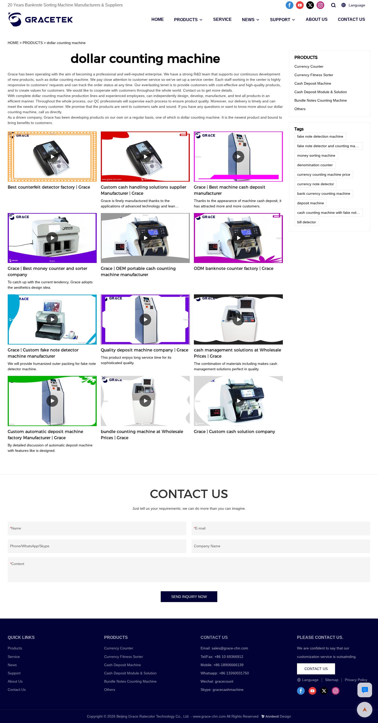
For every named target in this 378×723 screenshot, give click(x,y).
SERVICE (222, 19)
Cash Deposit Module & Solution (320, 92)
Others (299, 109)
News (12, 665)
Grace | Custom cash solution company (234, 431)
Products (15, 648)
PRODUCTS (186, 19)
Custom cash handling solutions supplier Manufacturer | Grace (143, 190)
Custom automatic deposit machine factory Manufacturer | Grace (45, 434)
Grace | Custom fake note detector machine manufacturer (43, 353)
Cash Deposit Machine (312, 83)
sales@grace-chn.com (230, 648)
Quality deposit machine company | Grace (144, 350)
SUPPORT (280, 19)
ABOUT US (317, 19)
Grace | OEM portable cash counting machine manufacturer (138, 271)
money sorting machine (316, 155)
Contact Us (17, 689)
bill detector (306, 222)
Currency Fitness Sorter (313, 75)
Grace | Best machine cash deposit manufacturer (229, 190)
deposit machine (310, 203)
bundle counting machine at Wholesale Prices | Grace (142, 434)
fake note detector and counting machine (330, 146)
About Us (15, 681)
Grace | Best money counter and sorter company (47, 271)
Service (14, 657)
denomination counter (315, 165)
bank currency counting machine (323, 193)
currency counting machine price (323, 174)
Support (14, 673)
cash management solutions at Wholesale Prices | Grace (237, 353)
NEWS (248, 19)
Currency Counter (308, 66)
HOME (157, 19)
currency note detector (315, 184)
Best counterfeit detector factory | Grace (49, 187)
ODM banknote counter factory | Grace (233, 268)
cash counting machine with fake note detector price (330, 212)
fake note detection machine (320, 136)
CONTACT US (351, 19)
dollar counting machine (66, 43)
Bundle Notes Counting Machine (320, 100)
